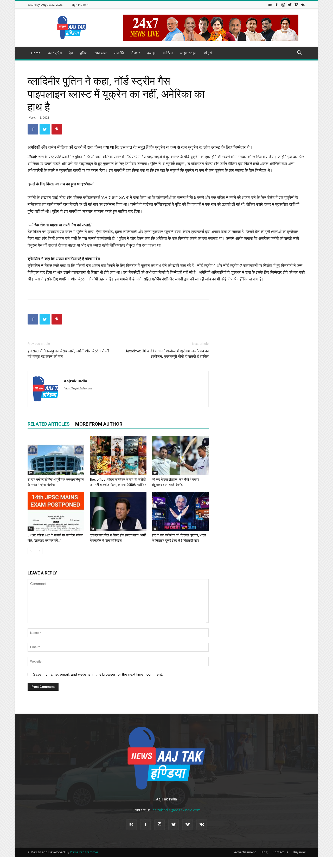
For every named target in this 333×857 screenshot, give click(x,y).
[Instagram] (283, 4)
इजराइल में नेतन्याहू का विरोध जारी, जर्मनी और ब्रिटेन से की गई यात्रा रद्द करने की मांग (68, 354)
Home (36, 53)
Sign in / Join (80, 5)
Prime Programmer (84, 852)
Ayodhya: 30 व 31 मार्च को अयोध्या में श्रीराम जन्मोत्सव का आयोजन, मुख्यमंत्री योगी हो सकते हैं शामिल (167, 354)
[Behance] (270, 4)
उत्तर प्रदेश (55, 53)
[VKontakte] (302, 4)
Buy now (299, 852)
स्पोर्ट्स (208, 53)
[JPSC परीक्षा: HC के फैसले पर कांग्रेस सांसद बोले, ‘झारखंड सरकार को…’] (56, 511)
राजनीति (119, 53)
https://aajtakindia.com (78, 388)
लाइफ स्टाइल (188, 53)
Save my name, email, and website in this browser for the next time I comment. (98, 674)
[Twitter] (289, 4)
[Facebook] (276, 4)
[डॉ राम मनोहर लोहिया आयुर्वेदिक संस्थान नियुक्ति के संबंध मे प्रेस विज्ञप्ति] (56, 455)
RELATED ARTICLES (49, 424)
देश (71, 53)
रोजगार (135, 53)
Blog (264, 852)
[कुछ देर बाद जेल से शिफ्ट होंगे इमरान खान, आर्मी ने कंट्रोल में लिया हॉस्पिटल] (118, 511)
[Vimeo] (296, 4)
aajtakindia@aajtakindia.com (176, 809)
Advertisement (245, 852)
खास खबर (100, 53)
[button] (299, 53)
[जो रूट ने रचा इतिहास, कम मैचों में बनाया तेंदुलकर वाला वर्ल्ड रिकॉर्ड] (180, 455)
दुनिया (83, 53)
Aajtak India (75, 380)
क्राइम (151, 53)
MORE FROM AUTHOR (98, 424)
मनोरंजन (168, 53)
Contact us (280, 852)
